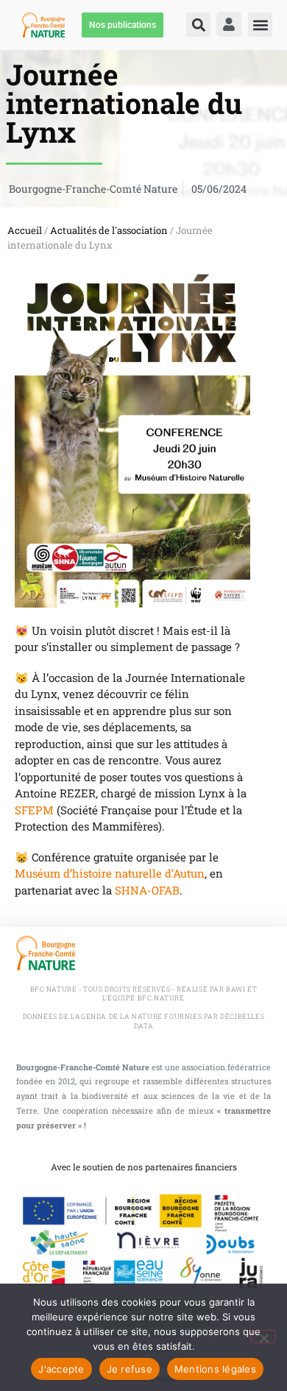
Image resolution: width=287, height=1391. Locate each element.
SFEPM (34, 810)
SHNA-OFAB (147, 890)
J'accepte (61, 1369)
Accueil (24, 230)
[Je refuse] (263, 1336)
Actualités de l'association (109, 230)
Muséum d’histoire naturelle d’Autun (110, 873)
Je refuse (129, 1369)
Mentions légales (215, 1369)
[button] (198, 25)
